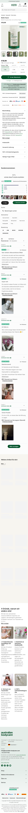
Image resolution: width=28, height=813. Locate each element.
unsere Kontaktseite (21, 755)
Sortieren (11, 239)
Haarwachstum (5, 217)
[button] (23, 22)
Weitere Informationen (7, 774)
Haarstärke (14, 217)
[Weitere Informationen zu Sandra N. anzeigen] (25, 246)
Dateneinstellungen (21, 798)
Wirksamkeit (13, 220)
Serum (20, 133)
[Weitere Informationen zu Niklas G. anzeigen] (25, 275)
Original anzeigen (7, 268)
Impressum (12, 798)
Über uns (4, 778)
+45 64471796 (5, 752)
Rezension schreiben (21, 203)
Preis (12, 223)
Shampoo (8, 135)
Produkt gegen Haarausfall (19, 84)
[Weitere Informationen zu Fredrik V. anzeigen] (25, 406)
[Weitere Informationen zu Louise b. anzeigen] (25, 357)
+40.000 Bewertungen (10, 1)
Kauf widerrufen (5, 762)
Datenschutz (5, 798)
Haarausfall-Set (8, 131)
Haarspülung (18, 135)
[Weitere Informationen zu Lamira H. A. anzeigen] (25, 320)
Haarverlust (22, 220)
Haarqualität (5, 220)
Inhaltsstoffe (5, 223)
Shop (2, 770)
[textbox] (14, 211)
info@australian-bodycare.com (10, 750)
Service (3, 782)
